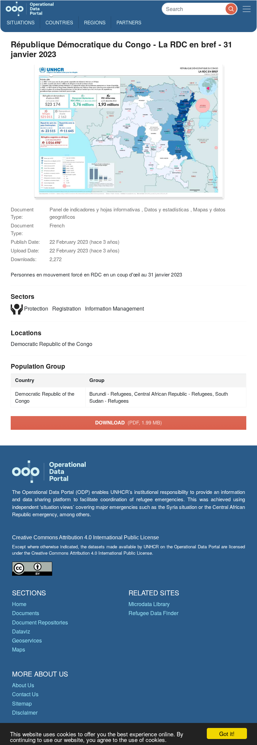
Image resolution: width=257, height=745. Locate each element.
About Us (23, 685)
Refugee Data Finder (153, 613)
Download (128, 422)
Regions (94, 22)
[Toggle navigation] (247, 8)
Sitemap (22, 703)
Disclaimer (24, 712)
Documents (25, 613)
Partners (128, 22)
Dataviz (21, 631)
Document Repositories (40, 622)
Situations (20, 22)
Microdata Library (149, 604)
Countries (59, 22)
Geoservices (27, 640)
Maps (18, 649)
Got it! (227, 733)
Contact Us (25, 694)
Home (19, 604)
